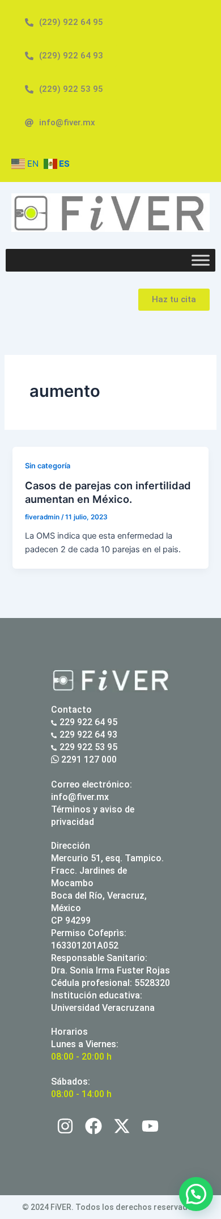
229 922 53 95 (88, 747)
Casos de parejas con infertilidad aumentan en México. (108, 492)
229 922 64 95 (88, 722)
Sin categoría (47, 466)
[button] (196, 1194)
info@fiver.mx (80, 796)
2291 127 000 (88, 759)
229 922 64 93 (88, 734)
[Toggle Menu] (201, 260)
